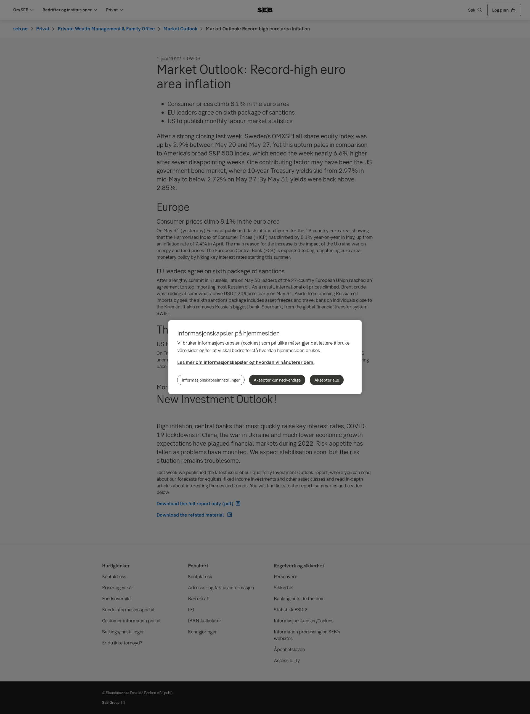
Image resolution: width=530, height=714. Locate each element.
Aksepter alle (326, 380)
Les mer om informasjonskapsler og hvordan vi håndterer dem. (245, 362)
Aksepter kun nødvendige (277, 380)
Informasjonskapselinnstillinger (211, 380)
